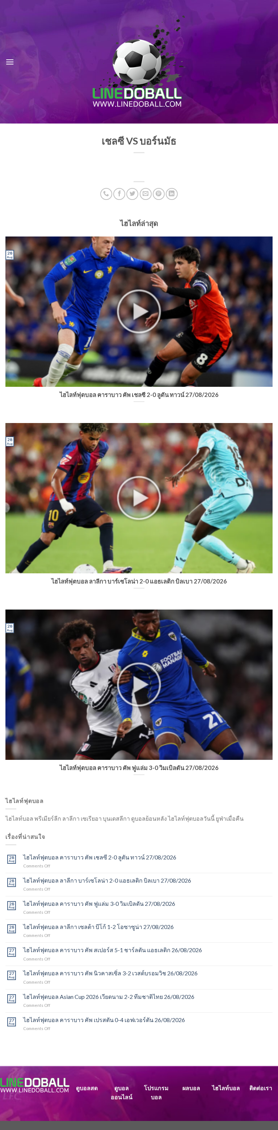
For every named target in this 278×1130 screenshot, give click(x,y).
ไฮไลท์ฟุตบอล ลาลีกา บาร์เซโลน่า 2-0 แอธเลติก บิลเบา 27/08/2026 (107, 880)
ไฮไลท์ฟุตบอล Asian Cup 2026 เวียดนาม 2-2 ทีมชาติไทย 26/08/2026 (108, 996)
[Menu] (9, 62)
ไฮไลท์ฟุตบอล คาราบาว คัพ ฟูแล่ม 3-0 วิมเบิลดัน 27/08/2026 (99, 903)
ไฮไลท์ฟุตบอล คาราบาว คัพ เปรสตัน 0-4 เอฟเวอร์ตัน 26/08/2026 (104, 1019)
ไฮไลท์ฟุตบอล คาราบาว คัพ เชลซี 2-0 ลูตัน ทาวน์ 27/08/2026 (99, 857)
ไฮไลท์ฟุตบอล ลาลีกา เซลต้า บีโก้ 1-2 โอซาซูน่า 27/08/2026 (98, 926)
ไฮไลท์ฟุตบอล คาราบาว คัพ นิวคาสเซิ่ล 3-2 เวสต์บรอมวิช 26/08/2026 (110, 973)
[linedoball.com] (139, 62)
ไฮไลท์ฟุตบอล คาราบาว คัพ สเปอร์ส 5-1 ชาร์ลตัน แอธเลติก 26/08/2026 (112, 949)
